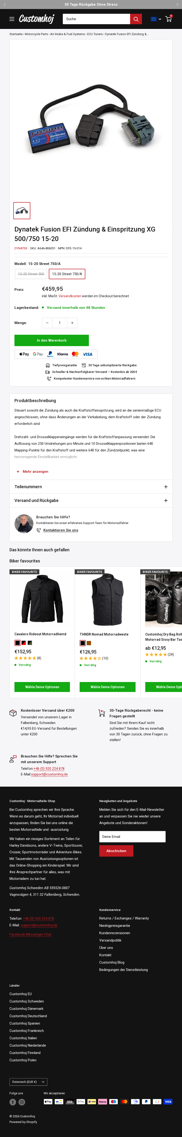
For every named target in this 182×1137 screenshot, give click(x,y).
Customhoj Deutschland (28, 1016)
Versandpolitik (110, 940)
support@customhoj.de (49, 774)
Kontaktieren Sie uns (60, 530)
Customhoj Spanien (24, 1023)
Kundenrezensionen (114, 933)
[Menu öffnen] (11, 19)
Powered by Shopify (23, 1122)
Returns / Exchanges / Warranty (124, 918)
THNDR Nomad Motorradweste (104, 634)
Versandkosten (70, 296)
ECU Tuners (95, 34)
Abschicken (116, 851)
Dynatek (20, 248)
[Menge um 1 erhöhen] (72, 323)
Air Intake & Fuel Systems (67, 34)
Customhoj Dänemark (26, 1009)
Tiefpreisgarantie (64, 365)
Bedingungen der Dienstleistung (123, 970)
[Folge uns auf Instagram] (21, 1102)
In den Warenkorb (52, 340)
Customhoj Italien (23, 1038)
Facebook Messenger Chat (30, 934)
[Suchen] (136, 19)
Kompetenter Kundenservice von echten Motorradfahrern (94, 378)
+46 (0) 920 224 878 (48, 768)
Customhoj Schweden (26, 1001)
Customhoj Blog (111, 962)
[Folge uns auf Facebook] (12, 1102)
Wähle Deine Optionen (42, 687)
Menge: (20, 323)
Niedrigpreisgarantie (114, 926)
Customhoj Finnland (25, 1053)
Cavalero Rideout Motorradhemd (40, 634)
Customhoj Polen (22, 1060)
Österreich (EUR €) (24, 1082)
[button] (25, 658)
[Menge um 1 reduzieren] (47, 323)
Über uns (106, 948)
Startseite (16, 34)
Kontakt (105, 955)
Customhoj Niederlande (27, 1045)
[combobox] (96, 19)
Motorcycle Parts (36, 34)
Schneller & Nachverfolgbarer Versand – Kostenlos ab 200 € (94, 372)
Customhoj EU (20, 994)
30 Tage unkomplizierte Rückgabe (112, 365)
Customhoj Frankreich (26, 1031)
